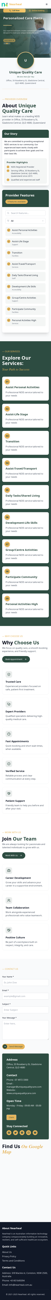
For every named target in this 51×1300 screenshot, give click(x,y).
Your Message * (9, 1017)
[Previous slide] (41, 43)
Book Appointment (13, 659)
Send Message (16, 1046)
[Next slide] (46, 43)
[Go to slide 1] (4, 43)
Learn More (8, 39)
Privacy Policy (9, 1256)
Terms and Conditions (13, 1260)
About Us (7, 1252)
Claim (11, 1117)
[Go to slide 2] (7, 43)
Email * (5, 990)
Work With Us (11, 855)
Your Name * (8, 976)
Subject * (6, 1004)
